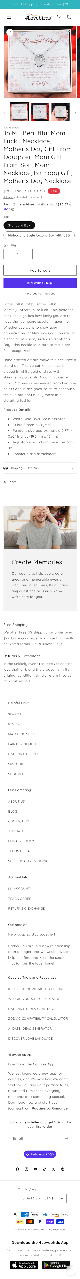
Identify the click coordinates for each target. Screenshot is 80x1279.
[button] (9, 17)
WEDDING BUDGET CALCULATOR (34, 999)
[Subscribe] (67, 1138)
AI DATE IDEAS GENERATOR (30, 1028)
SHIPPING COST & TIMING (28, 861)
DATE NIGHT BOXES (23, 754)
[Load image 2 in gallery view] (40, 112)
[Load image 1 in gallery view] (19, 112)
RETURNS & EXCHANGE (26, 908)
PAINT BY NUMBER (23, 744)
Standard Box (19, 225)
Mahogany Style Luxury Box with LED (39, 235)
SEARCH (14, 714)
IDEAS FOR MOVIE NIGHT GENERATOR (38, 989)
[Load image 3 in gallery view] (60, 112)
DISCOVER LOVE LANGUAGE (30, 1038)
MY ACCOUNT (19, 889)
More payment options (40, 293)
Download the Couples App (31, 1064)
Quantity (9, 245)
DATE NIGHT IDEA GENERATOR (32, 1009)
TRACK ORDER (19, 899)
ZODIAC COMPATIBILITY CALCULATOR (38, 1018)
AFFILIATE (16, 831)
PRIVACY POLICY (21, 841)
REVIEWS (15, 724)
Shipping (8, 197)
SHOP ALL (16, 774)
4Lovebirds (32, 1229)
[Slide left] (4, 112)
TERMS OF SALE (21, 851)
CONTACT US (18, 821)
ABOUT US (16, 801)
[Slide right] (75, 112)
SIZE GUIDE (17, 764)
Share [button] (12, 482)
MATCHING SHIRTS (23, 734)
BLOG (12, 811)
